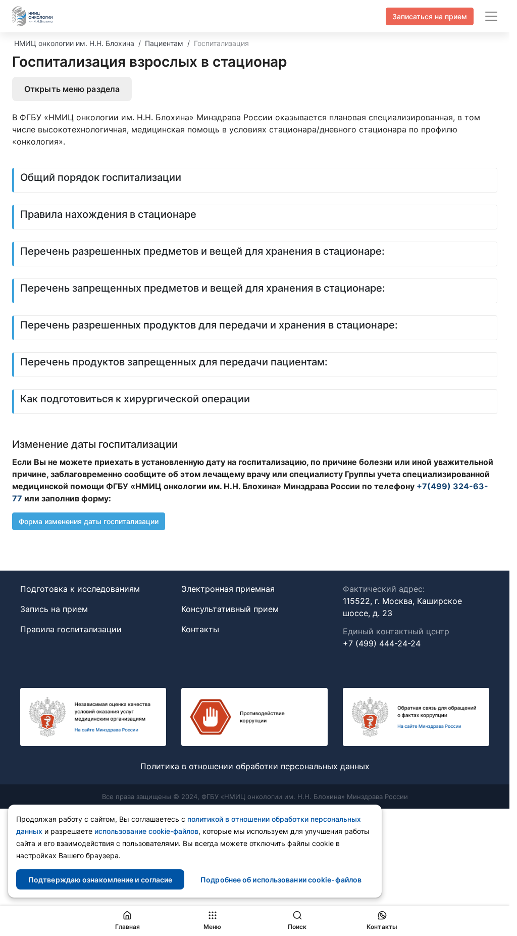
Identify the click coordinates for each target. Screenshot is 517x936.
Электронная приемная (228, 589)
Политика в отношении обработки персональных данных (255, 766)
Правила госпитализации (71, 629)
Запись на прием (54, 609)
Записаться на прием (429, 16)
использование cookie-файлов (146, 831)
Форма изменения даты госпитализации (89, 521)
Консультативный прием (230, 609)
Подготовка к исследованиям (80, 589)
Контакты (200, 629)
